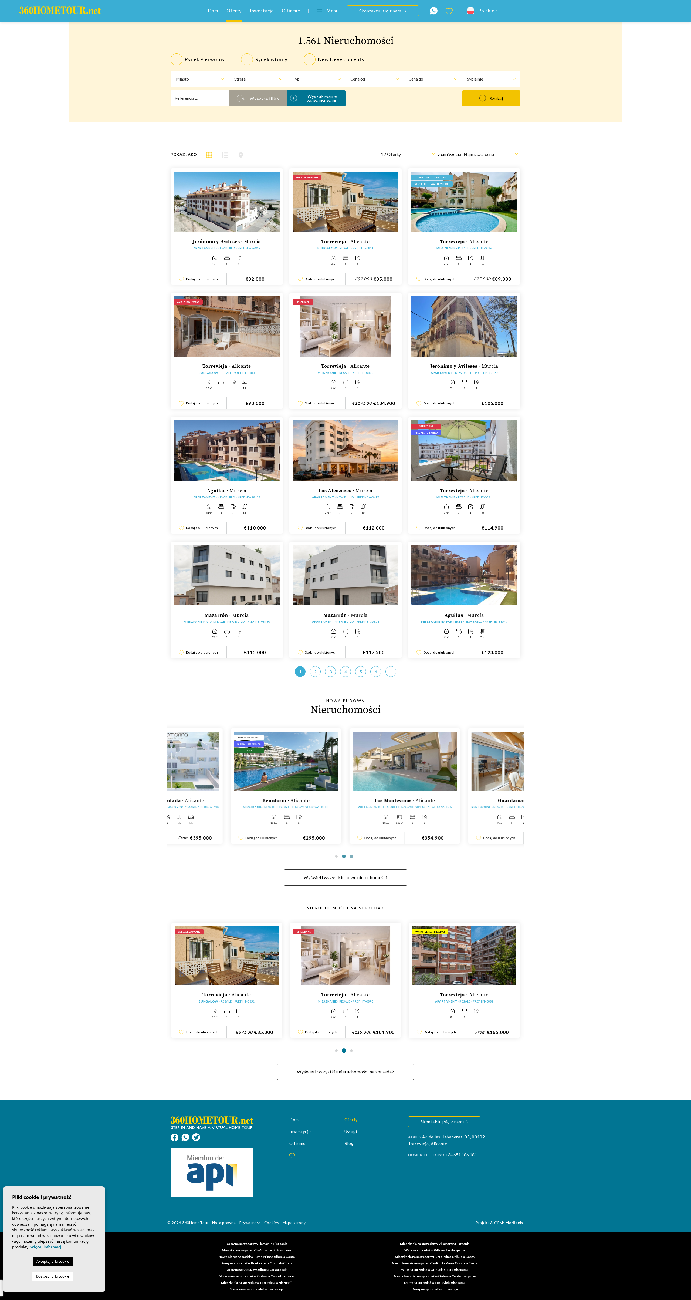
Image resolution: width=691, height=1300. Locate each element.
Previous (179, 204)
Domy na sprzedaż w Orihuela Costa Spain (256, 1270)
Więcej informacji (46, 1246)
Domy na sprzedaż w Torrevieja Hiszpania (434, 1283)
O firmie (291, 11)
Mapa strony (294, 1222)
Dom (213, 11)
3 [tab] (351, 856)
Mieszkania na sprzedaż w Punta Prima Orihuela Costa (435, 1257)
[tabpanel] (226, 786)
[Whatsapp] (186, 1136)
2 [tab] (344, 856)
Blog (349, 1143)
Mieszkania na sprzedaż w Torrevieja (256, 1289)
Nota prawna (224, 1222)
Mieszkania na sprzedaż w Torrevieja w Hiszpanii (256, 1283)
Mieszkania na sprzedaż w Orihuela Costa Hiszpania (256, 1276)
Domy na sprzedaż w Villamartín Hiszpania (256, 1244)
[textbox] (197, 79)
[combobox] (199, 79)
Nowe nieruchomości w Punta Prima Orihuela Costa (256, 1257)
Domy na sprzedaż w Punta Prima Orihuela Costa (256, 1263)
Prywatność (250, 1222)
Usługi (350, 1131)
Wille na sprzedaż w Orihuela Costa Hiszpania (434, 1270)
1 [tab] (336, 856)
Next (274, 204)
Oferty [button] (234, 11)
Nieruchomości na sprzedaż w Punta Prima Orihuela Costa (434, 1263)
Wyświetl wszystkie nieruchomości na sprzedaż (345, 1071)
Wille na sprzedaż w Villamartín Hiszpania (434, 1250)
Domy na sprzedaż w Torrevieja (435, 1289)
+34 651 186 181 (461, 1154)
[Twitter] (196, 1136)
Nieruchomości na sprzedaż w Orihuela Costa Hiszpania (435, 1276)
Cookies (271, 1222)
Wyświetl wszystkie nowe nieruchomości (345, 877)
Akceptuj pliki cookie (52, 1261)
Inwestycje (262, 11)
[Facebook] (176, 1136)
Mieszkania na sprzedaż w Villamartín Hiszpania (434, 1244)
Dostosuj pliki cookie (52, 1276)
